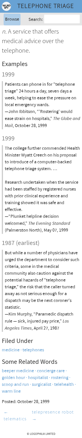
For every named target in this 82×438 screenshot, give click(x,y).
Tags (9, 37)
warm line (11, 391)
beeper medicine (18, 371)
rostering (59, 378)
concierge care (51, 371)
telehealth (64, 385)
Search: (35, 20)
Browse (12, 19)
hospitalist (38, 378)
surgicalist (41, 385)
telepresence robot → (53, 415)
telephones (33, 350)
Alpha (10, 30)
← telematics (15, 415)
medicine (11, 350)
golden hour (13, 378)
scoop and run (15, 385)
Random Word (18, 44)
